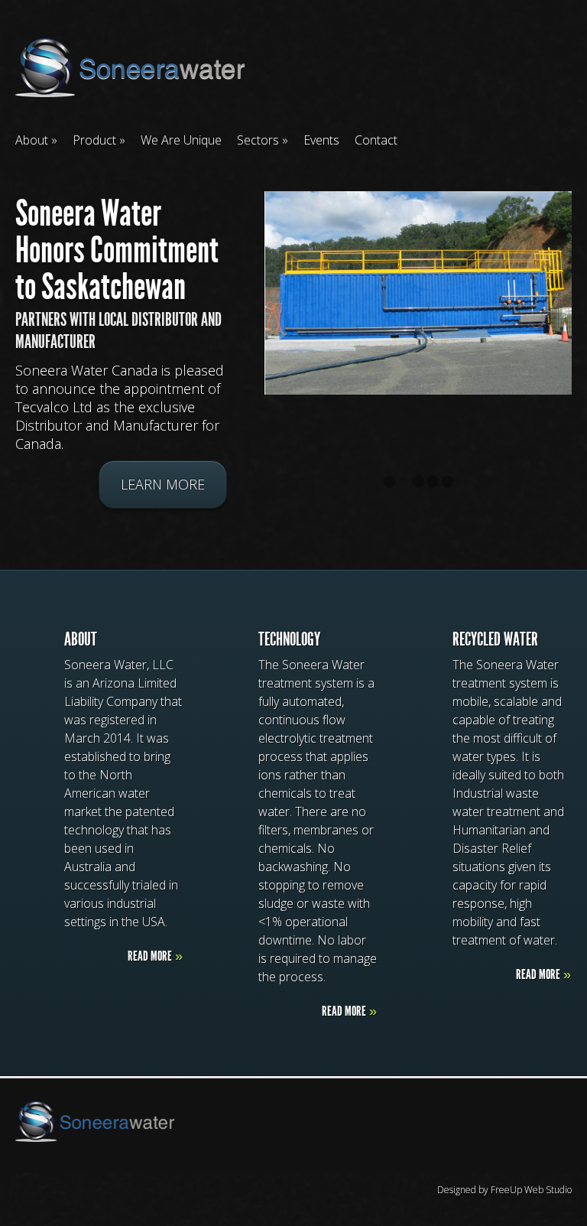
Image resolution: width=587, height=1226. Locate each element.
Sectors (258, 140)
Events (321, 140)
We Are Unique (181, 140)
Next (576, 331)
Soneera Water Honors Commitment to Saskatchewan (117, 249)
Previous (10, 331)
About (31, 140)
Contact (376, 140)
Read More (155, 956)
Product (94, 140)
